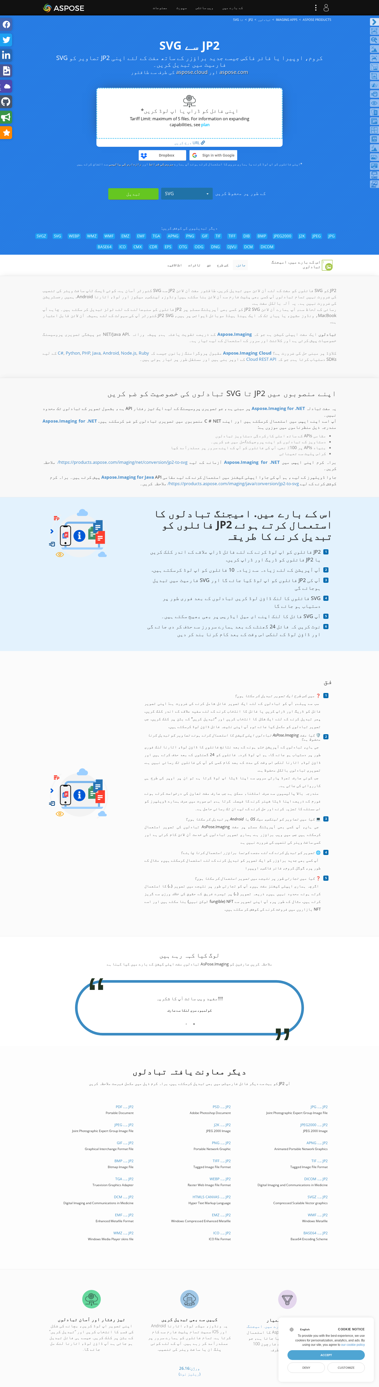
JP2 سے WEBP (220, 1178)
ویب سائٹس (204, 8)
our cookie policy (353, 1345)
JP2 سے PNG (221, 1142)
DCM (248, 246)
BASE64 (105, 246)
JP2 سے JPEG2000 (313, 1124)
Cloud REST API (261, 359)
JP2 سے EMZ (221, 1214)
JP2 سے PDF (125, 1106)
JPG (331, 235)
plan (205, 124)
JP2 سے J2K (222, 1124)
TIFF (232, 235)
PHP (86, 353)
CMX (138, 246)
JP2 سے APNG (317, 1142)
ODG (199, 246)
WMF (109, 235)
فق (209, 264)
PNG (190, 235)
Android (111, 353)
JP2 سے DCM (124, 1196)
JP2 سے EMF (124, 1214)
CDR (153, 246)
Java (96, 353)
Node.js (128, 353)
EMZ (125, 235)
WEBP (74, 235)
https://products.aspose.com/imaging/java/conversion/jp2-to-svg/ (233, 483)
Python (73, 353)
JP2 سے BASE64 (315, 1232)
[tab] (194, 1022)
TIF (218, 235)
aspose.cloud (192, 72)
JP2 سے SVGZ (317, 1196)
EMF (141, 235)
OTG (183, 246)
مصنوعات (160, 8)
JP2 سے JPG (319, 1106)
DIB (246, 235)
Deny (306, 1367)
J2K (302, 235)
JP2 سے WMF (317, 1214)
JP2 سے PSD (221, 1106)
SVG (169, 193)
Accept (326, 1355)
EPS (168, 246)
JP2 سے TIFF (221, 1160)
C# (60, 353)
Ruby (144, 353)
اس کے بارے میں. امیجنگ (271, 1326)
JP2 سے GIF (125, 1142)
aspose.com (233, 72)
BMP (262, 235)
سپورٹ (181, 8)
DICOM (267, 246)
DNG (215, 246)
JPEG (316, 235)
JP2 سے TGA (124, 1178)
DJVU (231, 246)
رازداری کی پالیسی (125, 164)
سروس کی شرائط (161, 164)
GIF (205, 235)
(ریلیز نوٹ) (189, 1373)
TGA (156, 235)
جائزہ (240, 264)
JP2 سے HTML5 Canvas (211, 1196)
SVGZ (41, 235)
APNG (173, 235)
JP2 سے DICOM (315, 1178)
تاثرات (194, 264)
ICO (122, 246)
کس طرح (222, 264)
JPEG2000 (282, 235)
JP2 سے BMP (124, 1160)
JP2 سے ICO (221, 1232)
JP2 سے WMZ (123, 1232)
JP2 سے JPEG (124, 1124)
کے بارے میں (232, 8)
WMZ (92, 235)
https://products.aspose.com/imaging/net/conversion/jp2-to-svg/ (122, 462)
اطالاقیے (175, 264)
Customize (346, 1367)
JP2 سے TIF (319, 1160)
